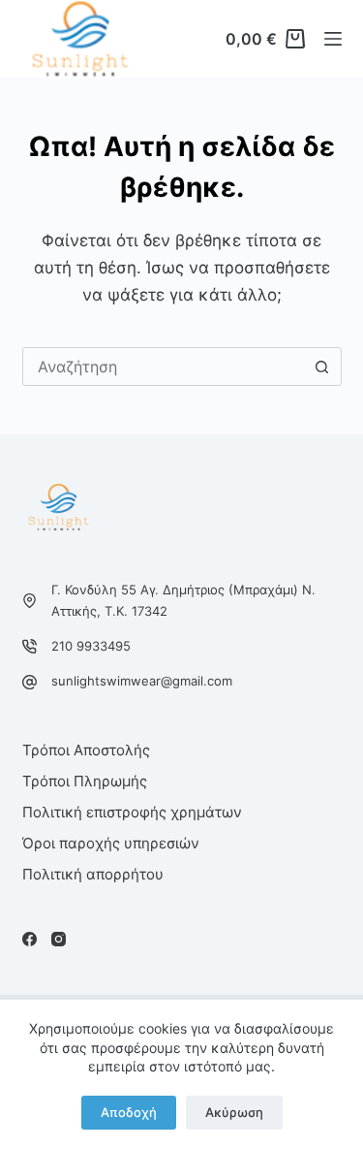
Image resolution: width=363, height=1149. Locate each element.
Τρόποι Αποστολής (86, 750)
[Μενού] (333, 39)
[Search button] (322, 366)
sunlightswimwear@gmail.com (141, 680)
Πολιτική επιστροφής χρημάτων (132, 812)
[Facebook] (29, 939)
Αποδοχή (129, 1112)
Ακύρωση (234, 1112)
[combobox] (163, 366)
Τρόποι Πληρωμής (84, 781)
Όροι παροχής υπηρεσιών (110, 843)
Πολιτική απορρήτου (93, 874)
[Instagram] (58, 939)
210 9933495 (91, 646)
